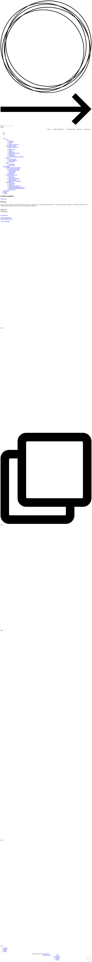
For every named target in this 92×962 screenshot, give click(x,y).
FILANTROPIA (9, 182)
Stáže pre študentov (13, 160)
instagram (5, 949)
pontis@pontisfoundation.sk (6, 219)
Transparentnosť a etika (11, 145)
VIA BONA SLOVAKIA (14, 168)
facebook (5, 947)
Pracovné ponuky (12, 159)
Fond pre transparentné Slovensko (16, 187)
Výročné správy (12, 149)
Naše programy (58, 129)
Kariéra (7, 158)
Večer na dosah (12, 183)
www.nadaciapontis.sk (5, 221)
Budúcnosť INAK (12, 179)
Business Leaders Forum (14, 170)
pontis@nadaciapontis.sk (6, 217)
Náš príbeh (11, 142)
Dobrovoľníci (11, 161)
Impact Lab (11, 176)
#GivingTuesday (12, 189)
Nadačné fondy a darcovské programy (17, 188)
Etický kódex (11, 151)
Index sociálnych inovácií (14, 178)
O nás (48, 129)
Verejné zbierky (12, 155)
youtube (5, 951)
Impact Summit (12, 177)
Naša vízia (11, 141)
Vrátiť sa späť (3, 198)
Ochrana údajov (45, 953)
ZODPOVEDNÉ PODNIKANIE (13, 167)
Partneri (10, 150)
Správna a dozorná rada (14, 144)
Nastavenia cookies (46, 955)
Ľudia (10, 143)
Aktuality (79, 129)
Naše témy (57, 956)
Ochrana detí (11, 154)
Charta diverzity (12, 172)
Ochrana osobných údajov (14, 153)
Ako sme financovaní (13, 147)
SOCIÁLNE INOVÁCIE (11, 175)
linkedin (5, 950)
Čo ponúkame (70, 129)
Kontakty (87, 129)
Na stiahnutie (11, 164)
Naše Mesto (11, 173)
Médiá (7, 162)
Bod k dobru (11, 184)
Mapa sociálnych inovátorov (15, 181)
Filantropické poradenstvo (14, 185)
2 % (9, 148)
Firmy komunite (12, 171)
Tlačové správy (12, 165)
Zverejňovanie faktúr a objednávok (16, 156)
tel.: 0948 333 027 (4, 215)
